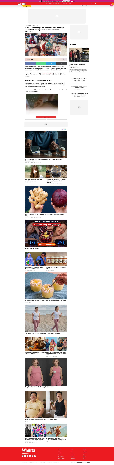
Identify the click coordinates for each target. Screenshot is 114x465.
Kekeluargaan (35, 25)
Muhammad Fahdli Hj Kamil (47, 73)
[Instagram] (82, 6)
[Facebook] (81, 6)
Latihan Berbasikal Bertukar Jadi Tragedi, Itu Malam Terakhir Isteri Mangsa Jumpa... (77, 64)
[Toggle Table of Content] (63, 59)
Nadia (27, 31)
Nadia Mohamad (72, 67)
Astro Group (88, 462)
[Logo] (22, 4)
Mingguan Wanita (28, 25)
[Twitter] (84, 6)
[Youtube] (86, 6)
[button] (91, 3)
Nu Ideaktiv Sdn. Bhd (79, 462)
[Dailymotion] (88, 6)
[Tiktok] (85, 6)
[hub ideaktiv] (95, 3)
